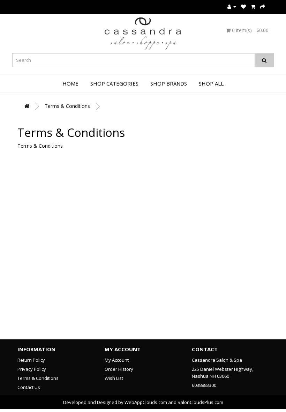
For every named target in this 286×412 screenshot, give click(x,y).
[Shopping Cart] (253, 6)
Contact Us (28, 387)
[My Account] (231, 6)
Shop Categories (114, 83)
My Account (117, 360)
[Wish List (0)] (243, 6)
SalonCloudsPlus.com (200, 402)
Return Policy (31, 360)
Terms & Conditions (67, 106)
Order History (119, 369)
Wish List (114, 378)
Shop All (211, 83)
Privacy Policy (31, 369)
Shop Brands (168, 83)
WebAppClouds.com (146, 402)
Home (70, 83)
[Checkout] (262, 6)
